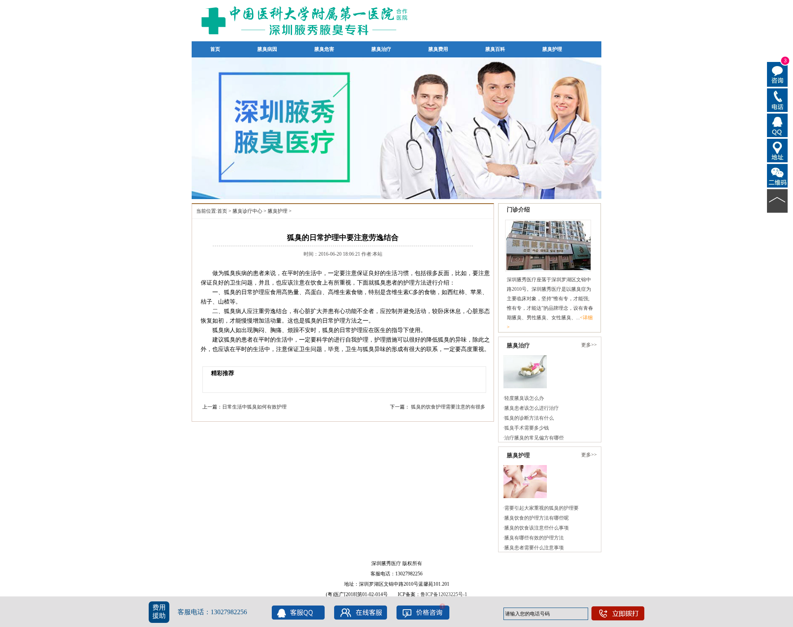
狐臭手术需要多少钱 (526, 428)
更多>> (589, 345)
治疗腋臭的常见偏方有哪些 (534, 438)
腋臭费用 (438, 49)
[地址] (777, 150)
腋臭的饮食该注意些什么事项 (536, 528)
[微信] (777, 175)
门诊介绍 (518, 210)
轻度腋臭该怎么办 (524, 398)
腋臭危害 (324, 49)
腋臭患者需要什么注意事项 (534, 548)
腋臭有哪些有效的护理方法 (534, 538)
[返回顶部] (777, 200)
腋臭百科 (495, 49)
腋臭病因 (267, 49)
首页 (215, 49)
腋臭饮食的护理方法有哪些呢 (536, 518)
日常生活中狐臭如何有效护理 (254, 407)
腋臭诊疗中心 (247, 211)
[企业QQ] (777, 124)
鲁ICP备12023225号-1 (443, 594)
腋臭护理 (552, 49)
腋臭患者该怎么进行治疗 (531, 408)
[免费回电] (777, 99)
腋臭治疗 (381, 49)
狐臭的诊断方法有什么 (529, 418)
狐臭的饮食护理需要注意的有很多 (448, 407)
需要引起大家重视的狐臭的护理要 (541, 508)
